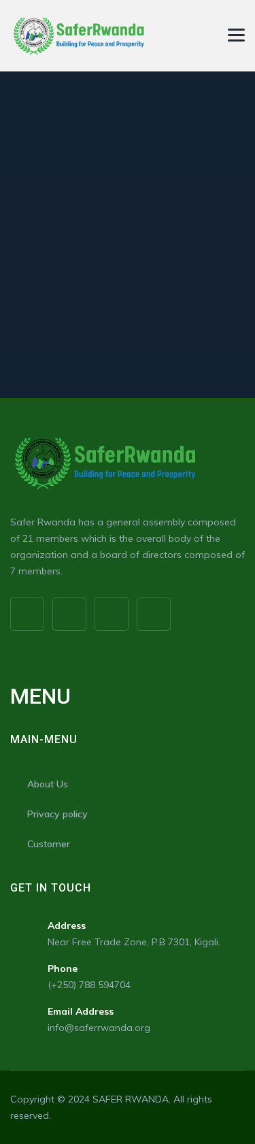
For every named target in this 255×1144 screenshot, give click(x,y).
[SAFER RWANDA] (78, 35)
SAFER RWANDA (130, 1099)
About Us (47, 784)
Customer (48, 844)
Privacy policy (57, 814)
